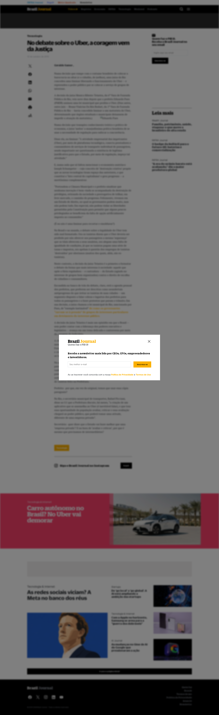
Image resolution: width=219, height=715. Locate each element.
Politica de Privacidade (122, 374)
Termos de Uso (143, 374)
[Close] (149, 341)
